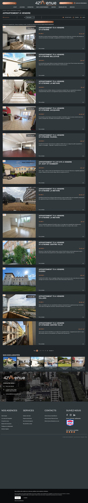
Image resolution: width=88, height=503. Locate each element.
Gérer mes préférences (19, 500)
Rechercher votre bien (10, 3)
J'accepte (18, 497)
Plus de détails (41, 48)
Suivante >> (51, 350)
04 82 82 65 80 (10, 386)
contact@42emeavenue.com (13, 394)
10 (47, 350)
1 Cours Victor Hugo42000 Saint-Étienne (11, 390)
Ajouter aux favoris (84, 48)
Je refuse (25, 497)
